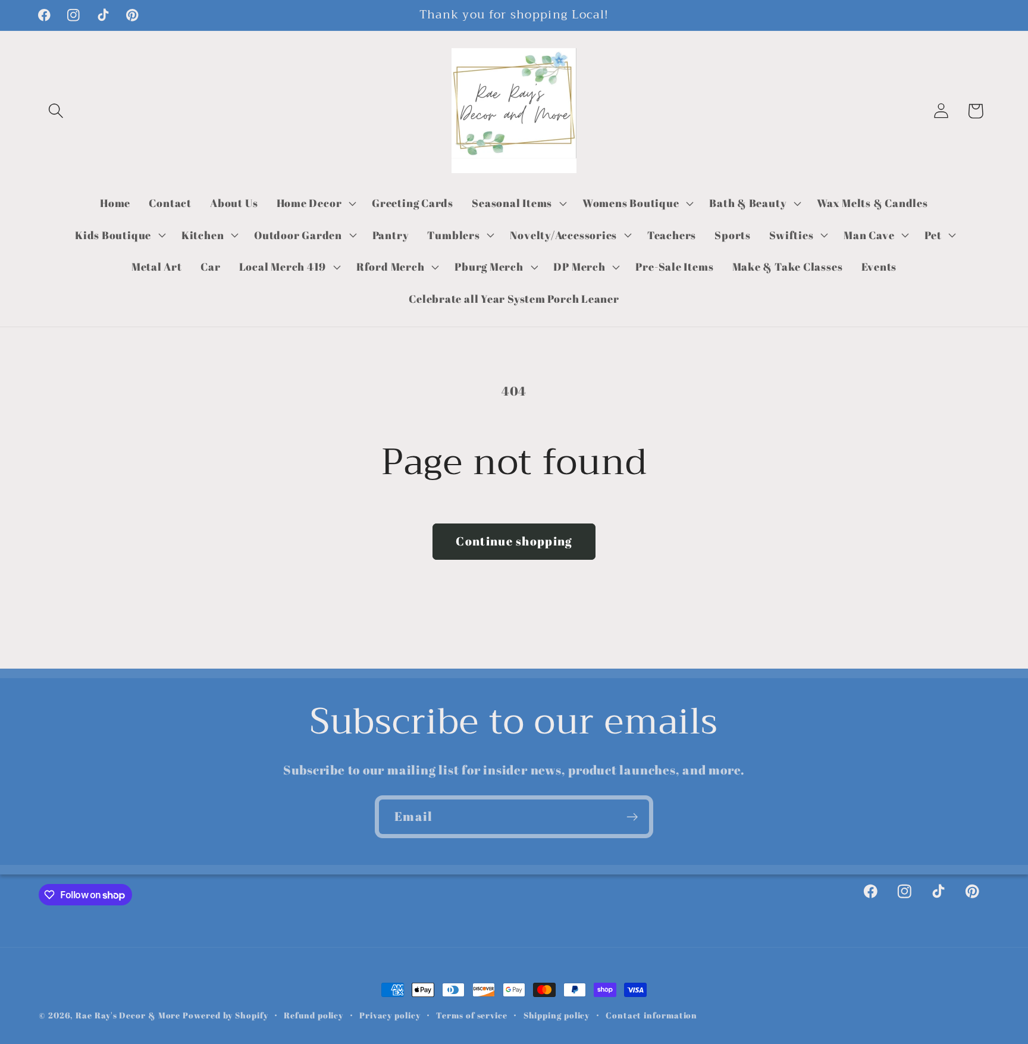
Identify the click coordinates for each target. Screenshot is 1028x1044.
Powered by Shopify (225, 1015)
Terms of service (471, 1015)
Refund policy (313, 1015)
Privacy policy (390, 1015)
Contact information (651, 1015)
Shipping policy (557, 1015)
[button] (56, 111)
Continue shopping (514, 541)
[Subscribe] (632, 817)
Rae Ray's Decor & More (128, 1015)
